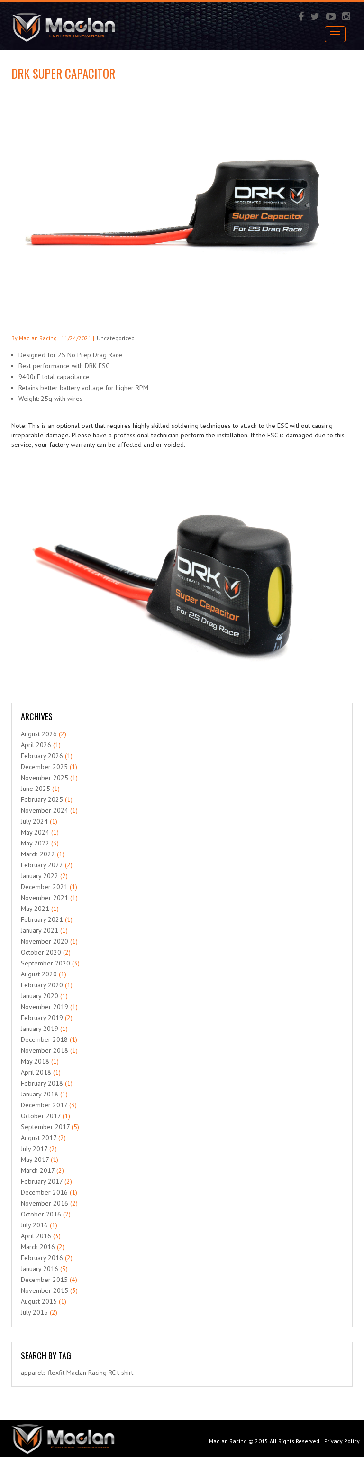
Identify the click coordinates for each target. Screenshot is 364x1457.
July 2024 (34, 821)
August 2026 (39, 734)
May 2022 (35, 843)
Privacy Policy (342, 1441)
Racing (97, 1372)
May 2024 (35, 832)
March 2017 (38, 1170)
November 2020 (44, 941)
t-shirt (125, 1372)
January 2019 (39, 1028)
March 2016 (38, 1247)
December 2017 (44, 1105)
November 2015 (44, 1290)
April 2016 (36, 1236)
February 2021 (42, 919)
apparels (33, 1372)
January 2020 (39, 996)
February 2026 (42, 756)
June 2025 (35, 788)
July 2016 (34, 1225)
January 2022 (39, 876)
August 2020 (39, 974)
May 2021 (35, 908)
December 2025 (44, 766)
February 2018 (42, 1083)
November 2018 (44, 1050)
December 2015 (44, 1279)
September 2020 (45, 963)
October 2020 (41, 952)
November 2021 (44, 897)
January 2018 (39, 1094)
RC (112, 1372)
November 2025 (44, 777)
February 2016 (42, 1257)
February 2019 (42, 1017)
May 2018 (35, 1061)
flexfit (56, 1372)
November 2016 (44, 1203)
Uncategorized (116, 338)
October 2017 (41, 1116)
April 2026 (36, 745)
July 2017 (34, 1148)
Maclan (76, 1372)
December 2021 (44, 886)
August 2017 (38, 1137)
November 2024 (44, 810)
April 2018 (36, 1072)
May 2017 (35, 1159)
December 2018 (44, 1039)
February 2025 (42, 799)
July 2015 (34, 1312)
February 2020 (42, 985)
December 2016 (44, 1192)
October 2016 (41, 1214)
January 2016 (39, 1268)
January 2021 (39, 930)
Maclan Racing (228, 1441)
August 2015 (39, 1301)
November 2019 (44, 1006)
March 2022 (38, 854)
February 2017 (42, 1181)
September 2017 (45, 1127)
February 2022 (42, 865)
